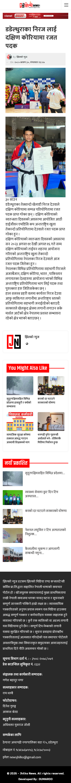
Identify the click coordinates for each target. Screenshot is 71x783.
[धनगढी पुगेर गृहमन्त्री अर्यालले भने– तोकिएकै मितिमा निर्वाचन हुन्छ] (51, 421)
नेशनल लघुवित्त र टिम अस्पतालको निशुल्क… (45, 532)
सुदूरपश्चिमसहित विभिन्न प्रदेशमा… (45, 473)
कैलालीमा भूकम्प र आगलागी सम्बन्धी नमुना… (42, 551)
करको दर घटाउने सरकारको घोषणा (46, 511)
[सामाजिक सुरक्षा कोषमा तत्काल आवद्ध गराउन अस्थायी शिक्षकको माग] (20, 421)
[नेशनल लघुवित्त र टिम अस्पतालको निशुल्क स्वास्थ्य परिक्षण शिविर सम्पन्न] (13, 535)
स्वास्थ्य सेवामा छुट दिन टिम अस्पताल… (41, 494)
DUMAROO (46, 779)
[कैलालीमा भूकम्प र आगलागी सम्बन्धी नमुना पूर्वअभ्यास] (13, 554)
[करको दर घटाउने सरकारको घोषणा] (51, 385)
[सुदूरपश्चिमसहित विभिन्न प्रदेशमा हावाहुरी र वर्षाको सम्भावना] (20, 385)
